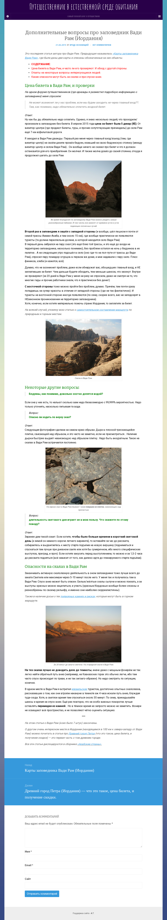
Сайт (28, 878)
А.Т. (92, 913)
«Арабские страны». (89, 744)
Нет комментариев (102, 45)
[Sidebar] (7, 16)
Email (29, 865)
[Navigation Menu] (159, 16)
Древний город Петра (81, 733)
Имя (28, 851)
